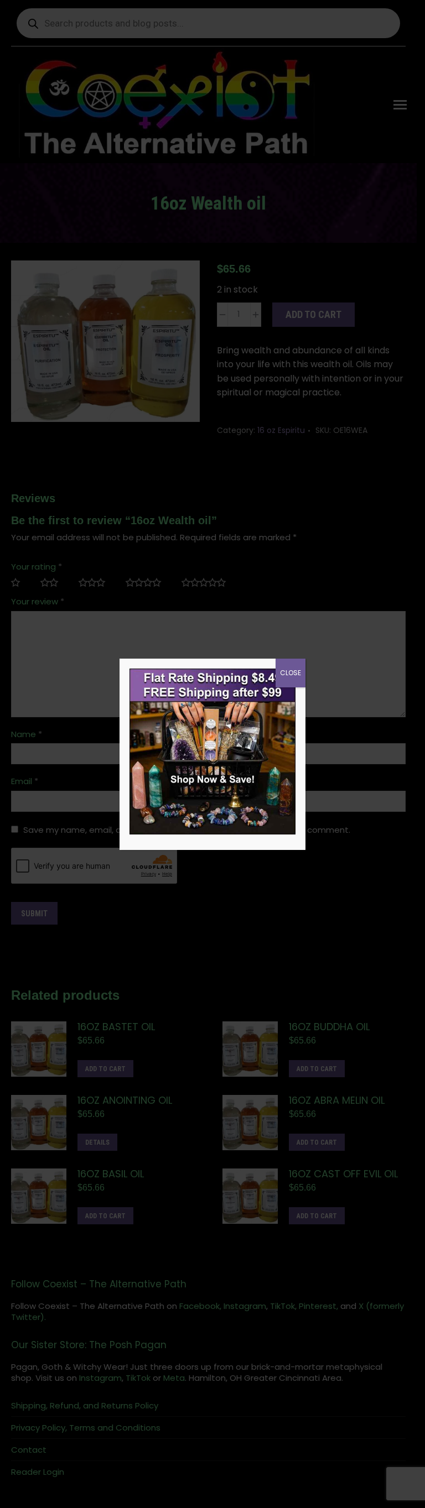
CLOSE (290, 672)
